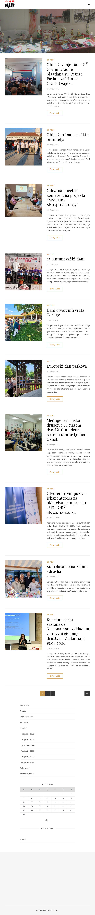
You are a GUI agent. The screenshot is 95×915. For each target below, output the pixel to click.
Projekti (23, 728)
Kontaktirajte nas (27, 773)
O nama (23, 711)
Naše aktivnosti (26, 716)
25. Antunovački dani (66, 258)
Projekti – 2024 (27, 745)
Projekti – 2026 (27, 734)
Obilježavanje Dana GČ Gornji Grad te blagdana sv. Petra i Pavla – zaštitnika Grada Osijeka (67, 74)
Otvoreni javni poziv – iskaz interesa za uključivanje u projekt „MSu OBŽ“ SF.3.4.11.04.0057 (67, 503)
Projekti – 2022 (27, 756)
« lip (46, 820)
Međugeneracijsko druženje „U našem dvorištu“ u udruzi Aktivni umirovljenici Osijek (66, 430)
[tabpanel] (47, 31)
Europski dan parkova (67, 366)
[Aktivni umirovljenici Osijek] (10, 4)
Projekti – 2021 (27, 762)
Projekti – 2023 (27, 751)
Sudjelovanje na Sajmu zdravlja (67, 569)
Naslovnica (24, 705)
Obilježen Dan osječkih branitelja (68, 137)
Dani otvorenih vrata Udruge (65, 312)
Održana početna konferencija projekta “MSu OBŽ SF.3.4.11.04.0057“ (66, 197)
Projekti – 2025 (27, 739)
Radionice (24, 722)
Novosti (51, 60)
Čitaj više (55, 113)
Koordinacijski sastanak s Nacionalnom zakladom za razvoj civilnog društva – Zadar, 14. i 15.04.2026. (68, 631)
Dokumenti (24, 768)
